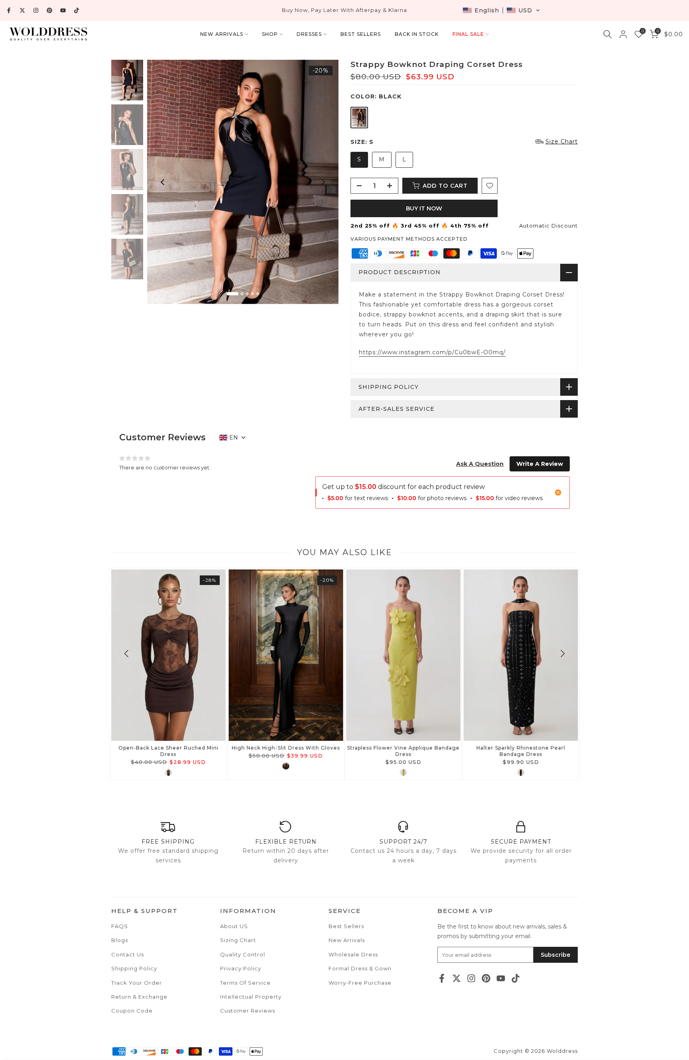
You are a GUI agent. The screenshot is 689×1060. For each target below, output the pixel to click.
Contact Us (127, 954)
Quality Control (242, 954)
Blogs (119, 940)
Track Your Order (136, 983)
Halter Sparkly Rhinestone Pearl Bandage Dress (520, 751)
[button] (501, 10)
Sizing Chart (238, 940)
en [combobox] (233, 437)
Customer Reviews (247, 1010)
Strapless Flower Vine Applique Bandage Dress (403, 751)
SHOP (270, 34)
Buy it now (424, 208)
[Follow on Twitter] (22, 10)
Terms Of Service (245, 983)
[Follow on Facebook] (9, 10)
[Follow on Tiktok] (76, 10)
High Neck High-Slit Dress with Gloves (286, 748)
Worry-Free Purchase (360, 983)
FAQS (119, 926)
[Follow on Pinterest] (49, 10)
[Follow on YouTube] (63, 10)
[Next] (323, 182)
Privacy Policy (240, 968)
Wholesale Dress (353, 954)
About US (234, 926)
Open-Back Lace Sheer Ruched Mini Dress (168, 751)
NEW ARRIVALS (221, 34)
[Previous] (163, 182)
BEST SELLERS (361, 34)
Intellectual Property (251, 996)
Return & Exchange (139, 996)
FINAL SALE (468, 34)
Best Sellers (346, 926)
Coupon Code (132, 1010)
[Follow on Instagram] (36, 10)
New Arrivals (347, 940)
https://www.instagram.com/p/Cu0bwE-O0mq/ (432, 352)
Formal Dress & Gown (360, 968)
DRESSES (309, 34)
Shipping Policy (134, 968)
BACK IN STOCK (417, 34)
